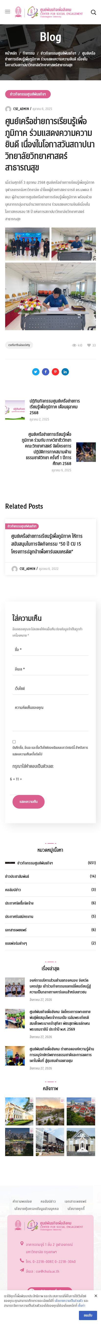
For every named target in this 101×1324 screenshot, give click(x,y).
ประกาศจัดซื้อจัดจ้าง (19, 903)
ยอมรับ (88, 1315)
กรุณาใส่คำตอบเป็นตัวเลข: (33, 766)
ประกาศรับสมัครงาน (19, 916)
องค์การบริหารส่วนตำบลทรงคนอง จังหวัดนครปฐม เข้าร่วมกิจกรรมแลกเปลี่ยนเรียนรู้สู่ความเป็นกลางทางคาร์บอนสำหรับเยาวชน (60, 986)
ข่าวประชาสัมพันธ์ (17, 876)
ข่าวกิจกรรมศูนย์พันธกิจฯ (58, 53)
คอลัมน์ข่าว (13, 890)
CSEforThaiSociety (19, 345)
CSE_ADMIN (21, 109)
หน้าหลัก (11, 53)
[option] (50, 547)
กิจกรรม (29, 53)
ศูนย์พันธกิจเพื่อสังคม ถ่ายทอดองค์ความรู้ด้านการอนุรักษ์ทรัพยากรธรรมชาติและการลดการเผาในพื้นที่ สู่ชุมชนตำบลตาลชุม (62, 1054)
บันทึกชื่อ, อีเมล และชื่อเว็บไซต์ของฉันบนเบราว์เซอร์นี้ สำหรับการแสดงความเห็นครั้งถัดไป (50, 751)
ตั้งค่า (81, 1306)
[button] (93, 12)
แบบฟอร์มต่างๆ (16, 943)
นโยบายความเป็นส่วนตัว (69, 1301)
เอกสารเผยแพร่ (15, 930)
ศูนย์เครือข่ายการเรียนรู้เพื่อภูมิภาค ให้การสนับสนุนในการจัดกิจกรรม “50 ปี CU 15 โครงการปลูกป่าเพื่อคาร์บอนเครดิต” (47, 544)
